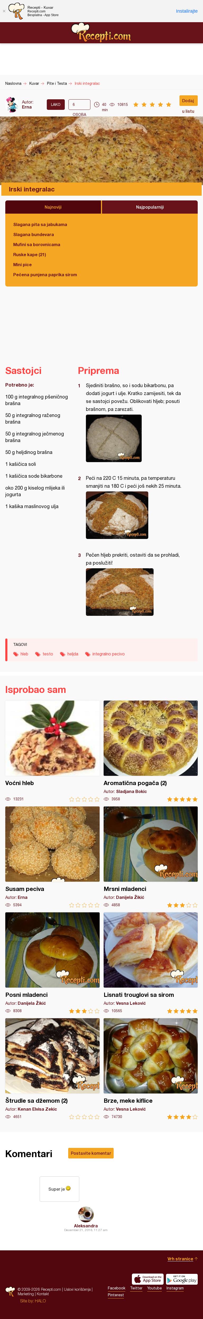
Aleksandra (86, 1225)
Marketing (26, 1294)
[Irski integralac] (135, 438)
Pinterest (116, 1295)
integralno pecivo (109, 653)
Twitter (136, 1288)
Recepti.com (101, 32)
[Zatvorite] (4, 11)
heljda (72, 653)
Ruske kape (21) (29, 254)
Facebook (116, 1288)
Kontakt (43, 1294)
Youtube (154, 1288)
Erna (27, 106)
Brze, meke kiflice (151, 1068)
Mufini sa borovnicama (36, 244)
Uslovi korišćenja (77, 1289)
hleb (24, 653)
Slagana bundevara (33, 234)
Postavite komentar (91, 1153)
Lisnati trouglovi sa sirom (151, 962)
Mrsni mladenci (151, 857)
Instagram (175, 1288)
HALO (40, 1300)
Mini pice (22, 264)
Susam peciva (52, 857)
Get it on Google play (182, 1279)
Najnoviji (53, 206)
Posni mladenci (52, 962)
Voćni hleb (52, 751)
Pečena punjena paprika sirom (45, 274)
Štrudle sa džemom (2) (52, 1068)
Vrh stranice (180, 1258)
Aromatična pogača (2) (151, 751)
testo (48, 653)
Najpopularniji (150, 206)
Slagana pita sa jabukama (40, 224)
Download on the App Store (148, 1279)
